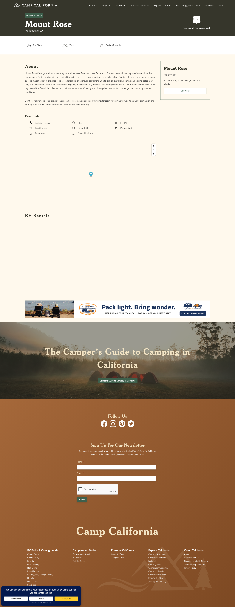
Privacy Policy (190, 567)
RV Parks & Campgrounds (42, 550)
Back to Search (35, 15)
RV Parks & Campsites (100, 5)
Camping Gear (154, 564)
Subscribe (209, 5)
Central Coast (33, 554)
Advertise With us (191, 557)
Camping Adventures (157, 554)
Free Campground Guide (188, 5)
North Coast (32, 581)
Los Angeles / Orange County (40, 574)
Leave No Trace (117, 554)
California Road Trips (157, 574)
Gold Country (33, 564)
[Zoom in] (154, 146)
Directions (185, 90)
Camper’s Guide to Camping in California (117, 380)
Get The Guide (79, 561)
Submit (82, 499)
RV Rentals (120, 5)
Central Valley (33, 557)
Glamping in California (158, 567)
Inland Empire (33, 571)
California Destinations (157, 557)
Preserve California (140, 5)
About (186, 554)
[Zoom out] (154, 150)
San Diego (31, 584)
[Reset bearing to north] (154, 154)
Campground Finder (84, 550)
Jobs (221, 5)
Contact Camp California (194, 564)
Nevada (30, 578)
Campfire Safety (118, 557)
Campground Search (81, 554)
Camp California (193, 550)
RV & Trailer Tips (155, 578)
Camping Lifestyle (156, 571)
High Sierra (32, 567)
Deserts (30, 561)
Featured (152, 561)
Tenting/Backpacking (157, 581)
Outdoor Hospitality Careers (196, 561)
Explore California (162, 5)
